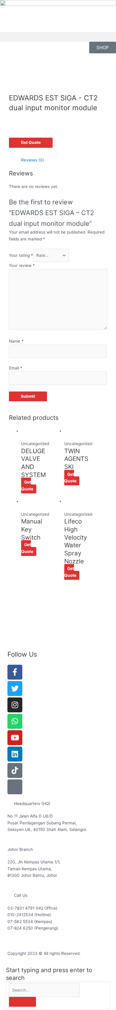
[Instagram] (14, 704)
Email (15, 368)
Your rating (21, 255)
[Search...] (44, 990)
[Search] (22, 1002)
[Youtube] (14, 737)
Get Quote (31, 142)
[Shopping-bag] (14, 786)
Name (16, 341)
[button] (58, 37)
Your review (22, 265)
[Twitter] (14, 688)
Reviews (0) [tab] (32, 160)
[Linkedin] (14, 754)
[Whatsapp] (14, 721)
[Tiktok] (14, 770)
